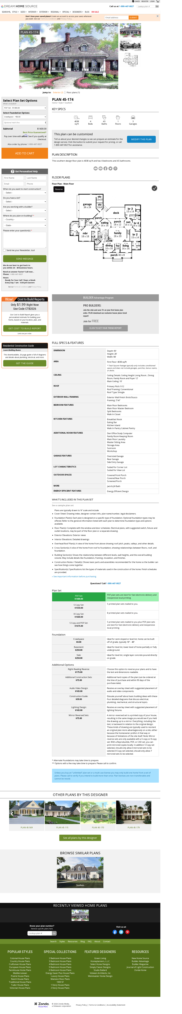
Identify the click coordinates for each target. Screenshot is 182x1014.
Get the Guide (25, 363)
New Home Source (140, 958)
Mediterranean (20, 973)
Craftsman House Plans (20, 964)
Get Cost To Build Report (25, 328)
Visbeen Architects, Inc (100, 973)
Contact (106, 941)
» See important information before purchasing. (74, 576)
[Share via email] (95, 168)
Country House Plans (20, 961)
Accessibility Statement (116, 1005)
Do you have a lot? (11, 198)
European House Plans (20, 967)
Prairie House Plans (20, 976)
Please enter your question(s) (17, 230)
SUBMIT (133, 17)
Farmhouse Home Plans (20, 970)
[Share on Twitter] (110, 168)
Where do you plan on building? (18, 215)
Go (157, 6)
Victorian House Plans (20, 988)
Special (66, 12)
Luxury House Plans (60, 976)
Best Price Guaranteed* (34, 132)
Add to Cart (24, 153)
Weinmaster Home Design (100, 976)
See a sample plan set (63, 505)
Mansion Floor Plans (60, 979)
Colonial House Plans (20, 958)
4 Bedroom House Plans (60, 964)
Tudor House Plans (20, 985)
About (97, 941)
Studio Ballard (100, 970)
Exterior (43, 12)
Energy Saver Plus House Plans (60, 973)
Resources (73, 941)
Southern (68, 103)
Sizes (23, 12)
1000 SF (60, 982)
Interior (32, 12)
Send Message (24, 258)
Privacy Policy (66, 19)
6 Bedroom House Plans (60, 970)
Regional (55, 12)
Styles (62, 941)
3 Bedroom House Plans (60, 961)
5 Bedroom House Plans (60, 967)
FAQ (89, 941)
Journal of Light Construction (140, 967)
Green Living (100, 958)
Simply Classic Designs (100, 967)
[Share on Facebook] (105, 168)
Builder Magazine (140, 964)
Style (15, 12)
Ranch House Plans (20, 979)
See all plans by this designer (80, 837)
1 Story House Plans (60, 985)
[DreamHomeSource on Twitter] (121, 932)
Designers (77, 12)
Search (53, 941)
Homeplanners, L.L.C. (100, 961)
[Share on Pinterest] (115, 168)
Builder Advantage (140, 961)
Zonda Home (140, 970)
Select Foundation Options (16, 112)
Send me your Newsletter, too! (21, 250)
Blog (87, 12)
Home (54, 103)
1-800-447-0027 (34, 144)
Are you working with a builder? (17, 206)
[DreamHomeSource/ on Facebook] (115, 932)
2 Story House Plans (60, 988)
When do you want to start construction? (22, 189)
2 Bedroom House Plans (60, 958)
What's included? (9, 103)
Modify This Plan (141, 139)
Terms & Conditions (49, 19)
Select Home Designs (100, 964)
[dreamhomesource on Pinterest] (127, 932)
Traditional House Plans (20, 982)
